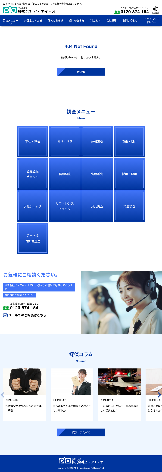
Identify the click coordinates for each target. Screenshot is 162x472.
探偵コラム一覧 (81, 432)
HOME (81, 71)
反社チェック (33, 206)
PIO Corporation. (80, 467)
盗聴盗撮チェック (33, 174)
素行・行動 (64, 141)
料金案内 (95, 20)
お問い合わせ (130, 20)
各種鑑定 (97, 174)
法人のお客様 (55, 20)
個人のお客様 (76, 20)
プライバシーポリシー (151, 20)
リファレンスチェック (65, 206)
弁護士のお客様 (33, 20)
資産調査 (129, 206)
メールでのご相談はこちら (27, 315)
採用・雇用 (129, 174)
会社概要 (111, 20)
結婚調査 (97, 141)
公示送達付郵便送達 (32, 238)
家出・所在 (129, 141)
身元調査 (97, 206)
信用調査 (65, 174)
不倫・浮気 (32, 141)
